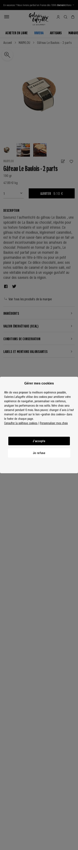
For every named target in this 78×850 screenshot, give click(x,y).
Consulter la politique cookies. (21, 423)
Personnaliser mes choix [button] (54, 423)
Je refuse (39, 453)
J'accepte (39, 441)
